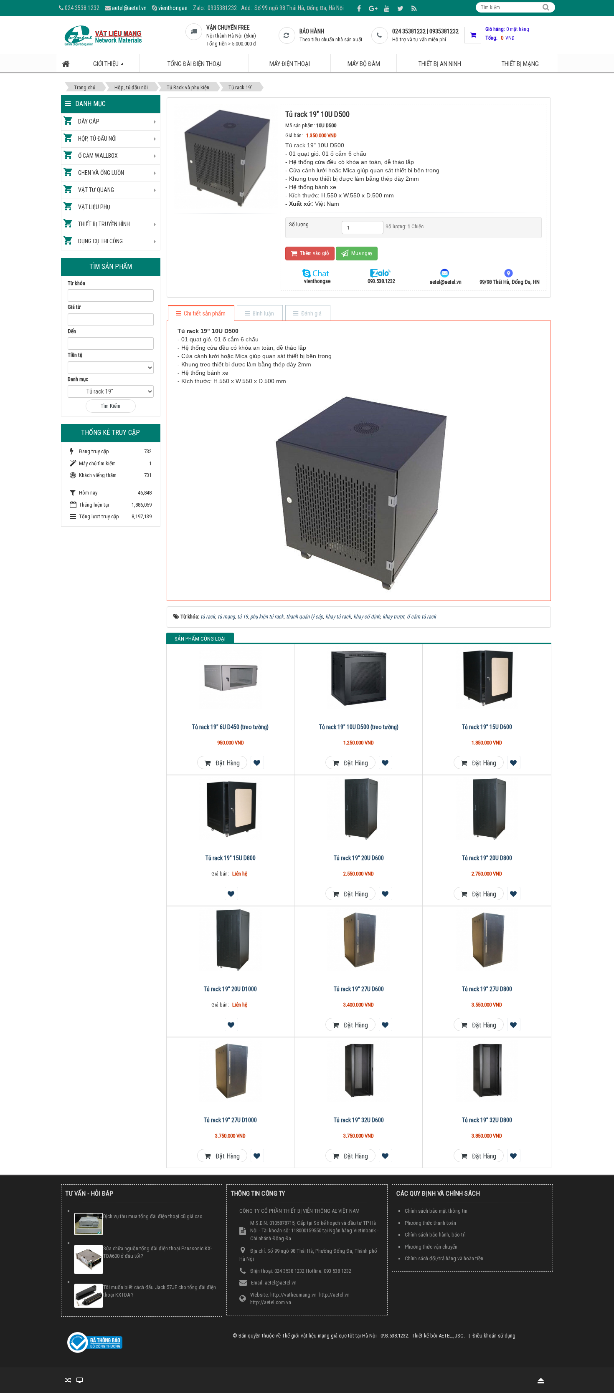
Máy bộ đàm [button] (364, 64)
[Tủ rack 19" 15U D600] (486, 677)
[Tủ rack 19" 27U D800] (486, 940)
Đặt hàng (225, 763)
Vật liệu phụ (94, 207)
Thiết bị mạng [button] (520, 64)
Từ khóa (76, 283)
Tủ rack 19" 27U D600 (359, 989)
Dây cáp (88, 121)
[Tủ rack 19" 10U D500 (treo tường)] (358, 677)
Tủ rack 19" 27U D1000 (230, 1120)
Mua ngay (361, 253)
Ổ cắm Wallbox (98, 155)
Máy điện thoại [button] (289, 64)
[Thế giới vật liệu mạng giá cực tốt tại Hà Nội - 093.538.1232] (102, 35)
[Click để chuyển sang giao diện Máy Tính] (79, 1380)
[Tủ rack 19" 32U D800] (486, 1071)
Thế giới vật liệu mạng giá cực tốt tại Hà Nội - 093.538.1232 (345, 1335)
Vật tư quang (96, 190)
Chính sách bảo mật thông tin (436, 1211)
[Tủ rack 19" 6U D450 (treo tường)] (230, 677)
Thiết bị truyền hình (104, 224)
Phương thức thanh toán (430, 1223)
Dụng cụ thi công (100, 241)
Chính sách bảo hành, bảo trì (435, 1234)
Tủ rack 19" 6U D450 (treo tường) (230, 727)
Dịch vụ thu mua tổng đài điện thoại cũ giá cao (153, 1216)
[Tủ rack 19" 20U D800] (486, 808)
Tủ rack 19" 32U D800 (487, 1120)
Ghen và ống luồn (101, 172)
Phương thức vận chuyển (431, 1247)
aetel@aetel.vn (129, 8)
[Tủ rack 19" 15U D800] (230, 808)
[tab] (200, 313)
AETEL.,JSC (451, 1335)
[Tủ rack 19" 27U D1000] (230, 1071)
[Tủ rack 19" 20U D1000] (230, 940)
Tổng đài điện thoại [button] (194, 64)
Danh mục (78, 379)
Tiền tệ (75, 355)
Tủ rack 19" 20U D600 (359, 858)
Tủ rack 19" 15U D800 (231, 858)
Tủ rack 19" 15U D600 (487, 727)
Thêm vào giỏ (314, 253)
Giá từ (74, 307)
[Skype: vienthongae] (317, 273)
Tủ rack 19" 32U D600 (359, 1120)
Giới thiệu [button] (106, 64)
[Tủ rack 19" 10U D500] (227, 156)
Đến (72, 331)
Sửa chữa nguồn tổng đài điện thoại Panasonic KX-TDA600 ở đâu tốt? (157, 1252)
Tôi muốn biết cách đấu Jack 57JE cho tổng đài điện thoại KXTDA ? (159, 1291)
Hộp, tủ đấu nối (97, 138)
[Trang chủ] (66, 63)
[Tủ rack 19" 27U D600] (358, 940)
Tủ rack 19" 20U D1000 (230, 989)
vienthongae (173, 8)
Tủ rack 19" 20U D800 (487, 858)
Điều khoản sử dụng (493, 1335)
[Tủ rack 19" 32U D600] (358, 1071)
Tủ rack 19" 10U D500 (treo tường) (358, 727)
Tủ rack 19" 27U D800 (487, 989)
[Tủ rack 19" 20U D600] (358, 808)
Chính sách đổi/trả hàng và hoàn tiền (444, 1258)
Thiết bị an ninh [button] (440, 64)
